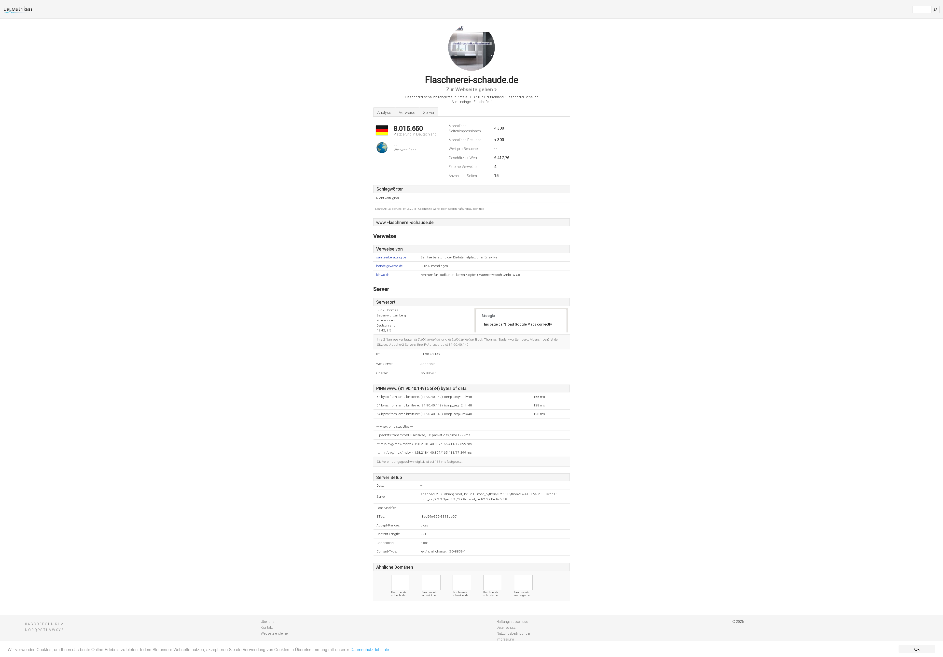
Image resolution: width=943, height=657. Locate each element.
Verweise (407, 112)
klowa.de (382, 275)
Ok (917, 649)
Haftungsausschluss (512, 622)
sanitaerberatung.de (391, 257)
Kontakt (267, 627)
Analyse (384, 112)
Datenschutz (506, 627)
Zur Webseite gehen (469, 89)
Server (428, 112)
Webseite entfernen (275, 633)
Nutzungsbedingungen (514, 633)
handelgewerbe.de (389, 266)
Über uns (267, 622)
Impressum (505, 639)
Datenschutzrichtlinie (369, 649)
